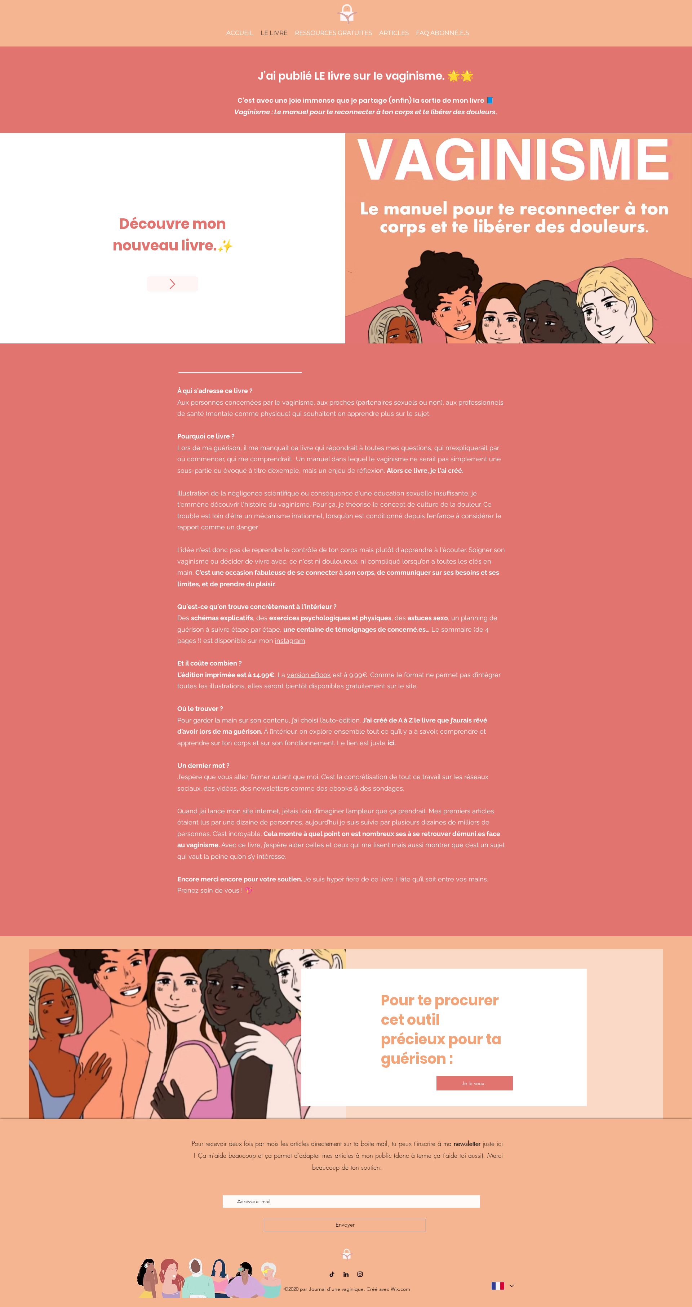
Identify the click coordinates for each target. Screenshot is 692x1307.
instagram (290, 640)
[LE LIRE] (172, 284)
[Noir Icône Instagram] (360, 1274)
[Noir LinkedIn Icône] (346, 1274)
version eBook (309, 675)
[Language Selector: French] (502, 1286)
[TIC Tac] (332, 1274)
